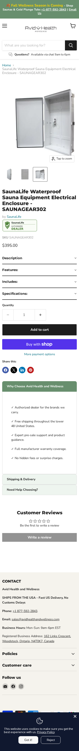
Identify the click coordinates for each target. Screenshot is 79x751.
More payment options (39, 354)
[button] (39, 258)
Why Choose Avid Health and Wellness (35, 386)
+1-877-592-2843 (53, 10)
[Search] (71, 45)
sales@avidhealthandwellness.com (35, 619)
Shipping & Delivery (21, 479)
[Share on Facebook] (5, 370)
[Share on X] (14, 370)
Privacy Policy (46, 732)
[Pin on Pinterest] (30, 370)
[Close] (75, 716)
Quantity (8, 305)
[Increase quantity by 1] (40, 315)
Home (6, 65)
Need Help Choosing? (22, 490)
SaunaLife (14, 216)
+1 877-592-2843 (25, 611)
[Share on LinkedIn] (22, 370)
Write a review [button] (40, 537)
